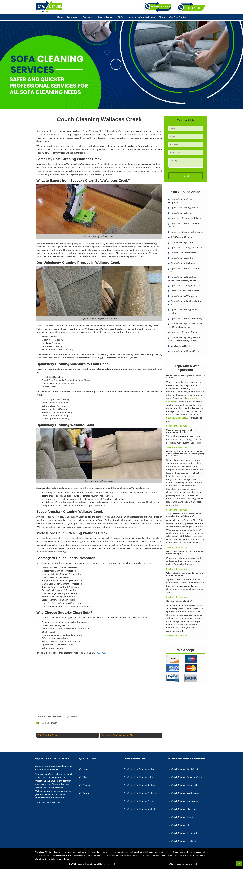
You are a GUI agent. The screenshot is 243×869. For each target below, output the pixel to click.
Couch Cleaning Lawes (181, 212)
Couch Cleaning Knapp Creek (185, 351)
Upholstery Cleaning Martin (184, 207)
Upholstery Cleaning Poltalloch (186, 218)
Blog (161, 17)
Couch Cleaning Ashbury (183, 257)
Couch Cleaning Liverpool (183, 809)
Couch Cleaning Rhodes (182, 242)
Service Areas (105, 17)
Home (60, 17)
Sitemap (87, 785)
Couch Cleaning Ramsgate (183, 252)
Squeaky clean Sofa (44, 774)
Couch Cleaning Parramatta (184, 785)
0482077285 (100, 652)
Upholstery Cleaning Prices (141, 17)
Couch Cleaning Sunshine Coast (186, 777)
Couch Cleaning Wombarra (184, 295)
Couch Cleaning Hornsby (183, 825)
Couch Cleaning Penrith (182, 817)
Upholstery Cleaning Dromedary (186, 318)
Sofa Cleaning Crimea (48, 735)
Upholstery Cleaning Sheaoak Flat (117, 735)
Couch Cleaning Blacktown (184, 841)
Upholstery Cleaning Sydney (140, 777)
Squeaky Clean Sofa (85, 863)
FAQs (120, 17)
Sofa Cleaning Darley (181, 345)
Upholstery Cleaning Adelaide (141, 809)
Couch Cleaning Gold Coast (184, 769)
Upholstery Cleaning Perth (140, 801)
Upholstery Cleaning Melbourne (142, 769)
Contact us (88, 793)
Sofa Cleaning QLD (47, 722)
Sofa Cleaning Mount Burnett (185, 290)
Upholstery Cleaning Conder (184, 332)
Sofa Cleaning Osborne (182, 237)
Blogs (85, 777)
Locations (72, 17)
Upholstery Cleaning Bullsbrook (186, 285)
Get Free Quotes (177, 17)
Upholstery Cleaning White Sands (187, 231)
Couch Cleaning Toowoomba (185, 801)
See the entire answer (176, 425)
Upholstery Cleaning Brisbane (141, 785)
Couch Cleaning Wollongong (185, 793)
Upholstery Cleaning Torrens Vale (187, 247)
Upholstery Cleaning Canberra (142, 793)
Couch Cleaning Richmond (183, 263)
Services (87, 17)
